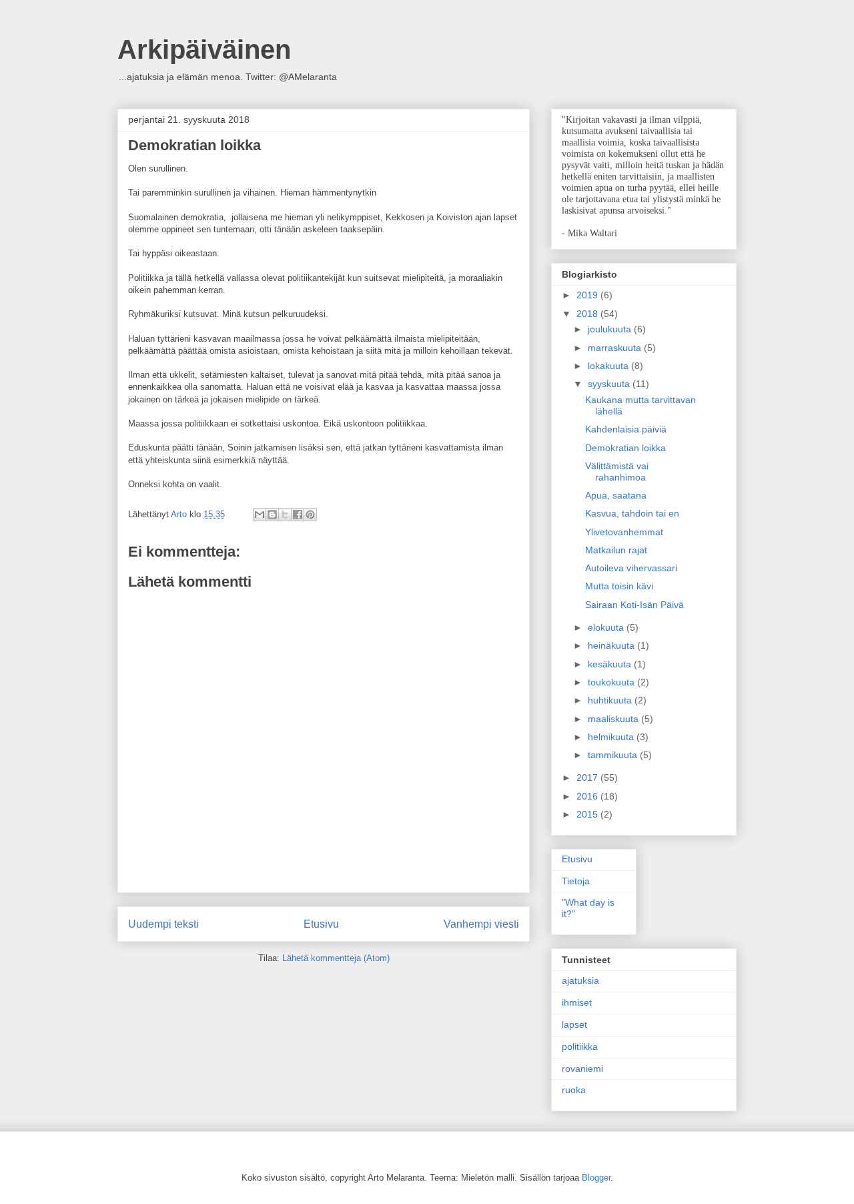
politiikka (580, 1046)
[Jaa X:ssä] (285, 514)
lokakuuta (609, 365)
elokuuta (607, 627)
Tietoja (576, 881)
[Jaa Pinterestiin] (310, 514)
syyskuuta (610, 383)
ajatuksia (580, 980)
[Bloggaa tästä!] (272, 514)
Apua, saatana (616, 495)
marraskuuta (616, 347)
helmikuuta (612, 736)
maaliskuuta (614, 718)
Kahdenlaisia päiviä (626, 429)
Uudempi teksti (163, 924)
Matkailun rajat (616, 550)
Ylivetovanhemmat (624, 532)
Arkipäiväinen (204, 49)
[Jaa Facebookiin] (297, 514)
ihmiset (577, 1002)
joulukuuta (611, 329)
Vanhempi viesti (481, 924)
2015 (588, 814)
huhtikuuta (611, 700)
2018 (588, 313)
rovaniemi (582, 1068)
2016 (588, 796)
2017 (588, 777)
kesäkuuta (611, 664)
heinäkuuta (612, 645)
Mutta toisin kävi (619, 586)
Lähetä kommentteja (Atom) (336, 958)
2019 (588, 295)
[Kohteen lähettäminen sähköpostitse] (259, 514)
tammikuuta (614, 754)
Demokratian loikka (625, 447)
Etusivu (321, 924)
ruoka (574, 1090)
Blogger (596, 1178)
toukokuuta (612, 682)
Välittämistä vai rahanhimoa (617, 472)
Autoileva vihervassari (631, 568)
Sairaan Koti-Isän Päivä (634, 604)
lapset (574, 1024)
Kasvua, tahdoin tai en (632, 513)
